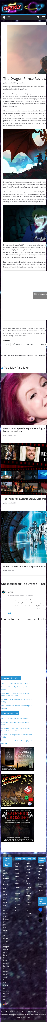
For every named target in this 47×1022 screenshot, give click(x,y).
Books (17, 869)
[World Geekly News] (23, 2)
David (10, 592)
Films (17, 876)
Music (17, 884)
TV (16, 911)
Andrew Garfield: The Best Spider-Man (14, 683)
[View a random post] (43, 17)
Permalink (30, 595)
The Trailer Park (28, 902)
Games (17, 880)
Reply (9, 613)
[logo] (6, 1003)
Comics (17, 873)
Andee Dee (21, 83)
